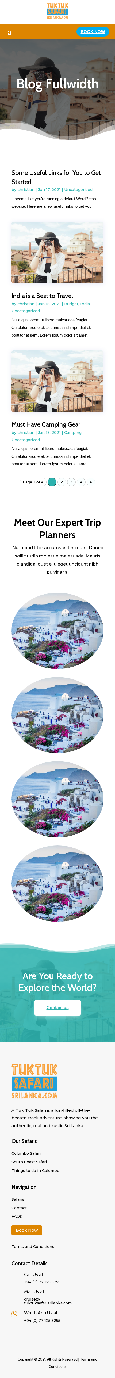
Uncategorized (78, 189)
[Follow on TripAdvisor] (15, 1333)
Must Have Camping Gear (45, 424)
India (85, 303)
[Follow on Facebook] (26, 1333)
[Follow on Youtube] (48, 1333)
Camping (73, 432)
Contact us (58, 1007)
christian (25, 189)
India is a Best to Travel (42, 296)
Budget (71, 303)
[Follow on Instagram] (37, 1333)
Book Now (93, 31)
